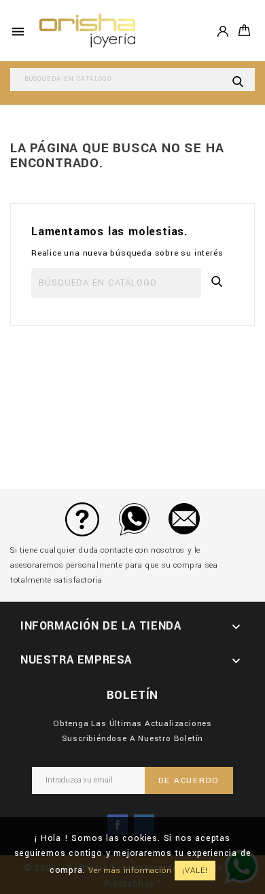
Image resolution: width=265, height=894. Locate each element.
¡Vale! (195, 870)
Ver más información (129, 870)
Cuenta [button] (222, 29)
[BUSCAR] (238, 79)
